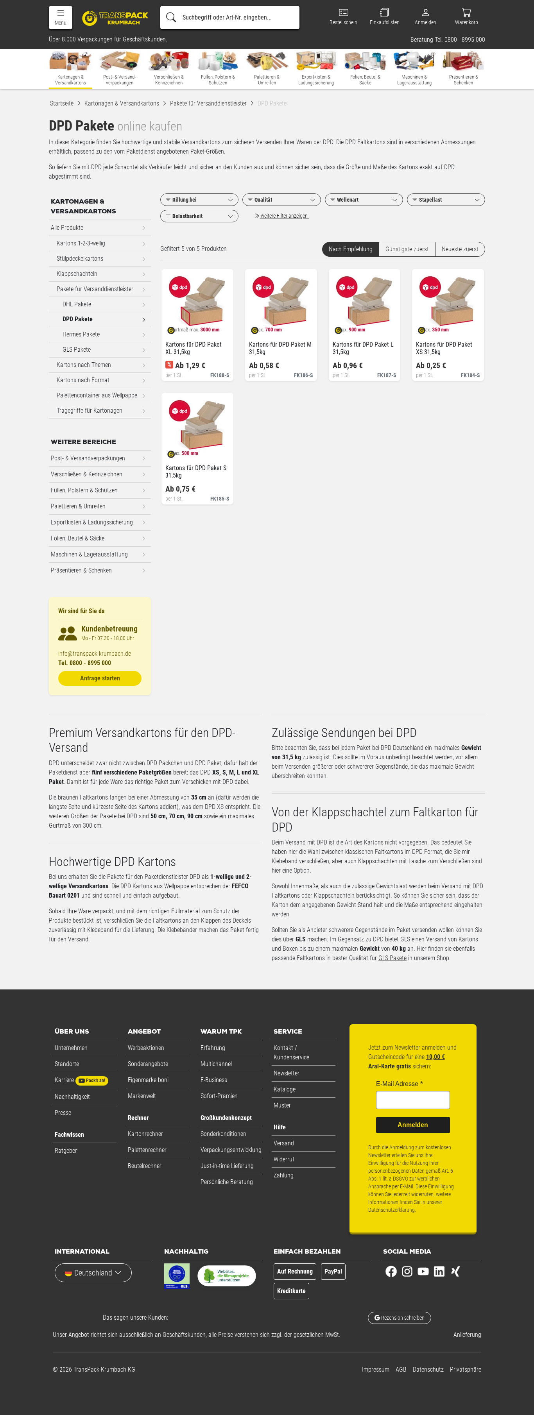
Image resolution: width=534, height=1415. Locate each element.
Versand (284, 1143)
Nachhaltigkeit (72, 1096)
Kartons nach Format (83, 380)
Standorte (67, 1064)
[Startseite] (112, 18)
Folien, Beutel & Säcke (77, 538)
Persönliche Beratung (227, 1182)
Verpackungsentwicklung (231, 1150)
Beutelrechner (144, 1166)
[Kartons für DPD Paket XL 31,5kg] (177, 328)
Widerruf (284, 1159)
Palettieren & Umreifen (78, 506)
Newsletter (286, 1073)
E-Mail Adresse (397, 1083)
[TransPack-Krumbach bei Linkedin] (439, 1271)
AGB (401, 1369)
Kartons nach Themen (84, 365)
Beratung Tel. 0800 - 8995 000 (447, 40)
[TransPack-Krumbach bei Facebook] (391, 1271)
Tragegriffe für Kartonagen (89, 410)
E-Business (214, 1080)
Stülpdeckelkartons (80, 258)
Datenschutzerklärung (391, 1210)
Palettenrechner (147, 1150)
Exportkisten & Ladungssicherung (92, 522)
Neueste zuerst (460, 249)
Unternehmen (71, 1048)
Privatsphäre (465, 1369)
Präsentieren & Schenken (81, 570)
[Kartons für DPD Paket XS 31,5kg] (428, 328)
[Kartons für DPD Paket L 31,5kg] (345, 328)
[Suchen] (171, 17)
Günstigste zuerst (407, 249)
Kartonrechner (145, 1134)
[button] (60, 17)
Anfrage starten (100, 678)
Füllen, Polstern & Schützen (84, 490)
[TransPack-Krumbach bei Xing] (455, 1271)
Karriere (80, 1080)
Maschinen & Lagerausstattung (89, 554)
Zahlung (284, 1175)
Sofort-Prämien (219, 1096)
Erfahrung (213, 1048)
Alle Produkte (67, 227)
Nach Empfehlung (351, 249)
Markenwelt (142, 1096)
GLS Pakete (392, 958)
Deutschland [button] (93, 1272)
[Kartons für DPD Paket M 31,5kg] (261, 328)
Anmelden (413, 1125)
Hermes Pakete (81, 334)
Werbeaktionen (146, 1048)
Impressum (375, 1369)
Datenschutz (428, 1369)
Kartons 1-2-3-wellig (81, 243)
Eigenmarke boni (148, 1080)
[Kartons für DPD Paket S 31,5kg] (177, 451)
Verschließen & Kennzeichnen (86, 474)
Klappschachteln (77, 273)
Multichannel (216, 1064)
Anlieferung (467, 1334)
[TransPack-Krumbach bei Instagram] (407, 1271)
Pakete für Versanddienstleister (95, 289)
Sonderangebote (148, 1064)
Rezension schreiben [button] (402, 1318)
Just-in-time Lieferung (227, 1166)
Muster (282, 1105)
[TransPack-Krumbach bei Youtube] (423, 1271)
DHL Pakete (77, 304)
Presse (63, 1112)
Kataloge (285, 1089)
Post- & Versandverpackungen (88, 458)
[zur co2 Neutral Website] (226, 1277)
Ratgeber (66, 1150)
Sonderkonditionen (223, 1134)
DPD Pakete (78, 319)
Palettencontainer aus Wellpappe (97, 395)
